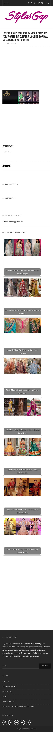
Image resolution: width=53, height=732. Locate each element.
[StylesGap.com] (26, 16)
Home (4, 697)
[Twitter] (31, 3)
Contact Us (6, 692)
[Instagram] (42, 3)
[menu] (5, 2)
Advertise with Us (9, 687)
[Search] (47, 3)
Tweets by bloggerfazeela (12, 221)
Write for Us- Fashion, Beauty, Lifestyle (18, 707)
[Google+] (35, 3)
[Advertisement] (26, 70)
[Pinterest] (39, 3)
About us (5, 682)
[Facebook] (28, 3)
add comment (11, 44)
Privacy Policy (8, 702)
